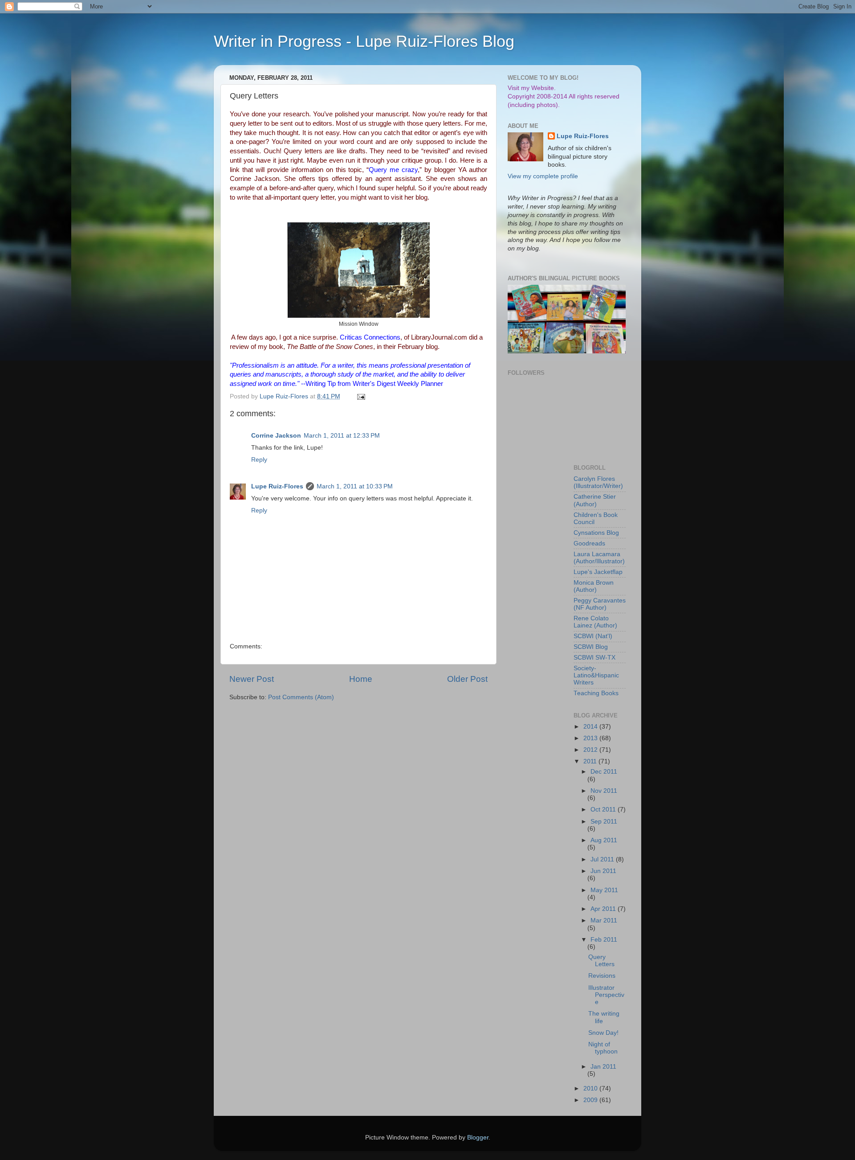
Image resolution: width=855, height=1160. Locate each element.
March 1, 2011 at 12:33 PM (342, 435)
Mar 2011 (603, 920)
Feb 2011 (603, 939)
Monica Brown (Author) (594, 586)
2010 (591, 1088)
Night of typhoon (603, 1048)
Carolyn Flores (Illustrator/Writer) (598, 482)
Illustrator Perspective (606, 994)
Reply (259, 459)
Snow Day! (603, 1032)
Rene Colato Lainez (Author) (595, 622)
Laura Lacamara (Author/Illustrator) (599, 558)
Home (360, 679)
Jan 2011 (603, 1066)
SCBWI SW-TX (594, 657)
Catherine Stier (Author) (595, 500)
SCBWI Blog (591, 647)
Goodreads (589, 543)
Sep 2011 (603, 821)
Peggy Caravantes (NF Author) (600, 604)
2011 (590, 761)
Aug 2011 (603, 840)
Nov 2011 (603, 790)
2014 (591, 726)
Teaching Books (596, 693)
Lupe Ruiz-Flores (277, 486)
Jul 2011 (603, 859)
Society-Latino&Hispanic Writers (596, 675)
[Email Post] (360, 396)
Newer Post (251, 679)
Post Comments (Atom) (301, 697)
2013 (591, 738)
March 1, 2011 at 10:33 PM (355, 486)
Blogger (478, 1137)
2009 (591, 1100)
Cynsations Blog (596, 532)
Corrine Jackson (276, 435)
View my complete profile (543, 176)
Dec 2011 (603, 771)
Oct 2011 (604, 809)
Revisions (601, 975)
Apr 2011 (604, 909)
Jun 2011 (603, 871)
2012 (591, 749)
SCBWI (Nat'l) (593, 636)
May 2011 (604, 890)
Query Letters (601, 960)
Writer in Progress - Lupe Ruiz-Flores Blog (364, 41)
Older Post (467, 679)
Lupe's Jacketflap (598, 572)
